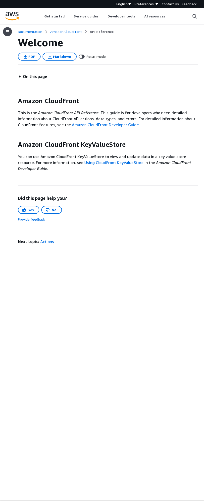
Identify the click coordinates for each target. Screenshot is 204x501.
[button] (32, 76)
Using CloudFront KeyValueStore (114, 162)
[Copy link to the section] (14, 100)
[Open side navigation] (7, 31)
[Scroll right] (169, 16)
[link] (102, 31)
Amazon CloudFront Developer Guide (105, 124)
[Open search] (194, 16)
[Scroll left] (40, 16)
